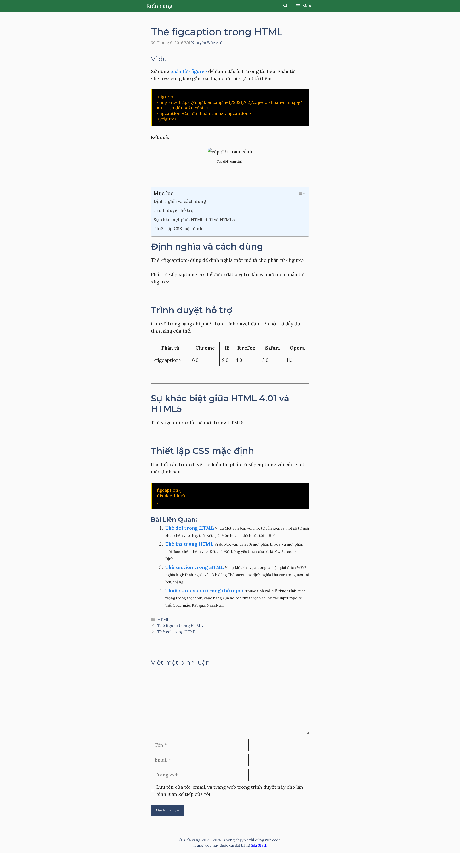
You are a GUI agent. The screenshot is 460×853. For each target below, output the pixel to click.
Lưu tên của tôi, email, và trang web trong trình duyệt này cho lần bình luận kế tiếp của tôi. (229, 790)
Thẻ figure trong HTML (180, 625)
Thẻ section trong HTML (194, 567)
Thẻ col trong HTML (177, 631)
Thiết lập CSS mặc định (178, 228)
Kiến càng (159, 6)
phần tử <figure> (188, 71)
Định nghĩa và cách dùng (180, 201)
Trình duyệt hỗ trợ (173, 210)
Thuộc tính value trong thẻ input (204, 590)
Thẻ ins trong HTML (189, 544)
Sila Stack (259, 845)
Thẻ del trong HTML (189, 528)
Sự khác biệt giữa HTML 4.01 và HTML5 (194, 219)
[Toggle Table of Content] (298, 193)
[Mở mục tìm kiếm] (285, 6)
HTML (163, 619)
